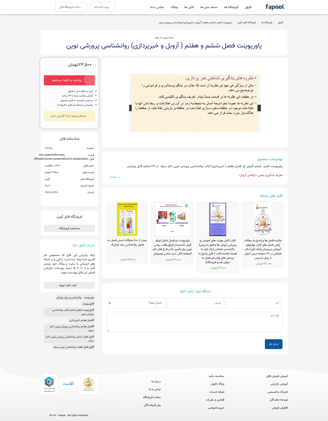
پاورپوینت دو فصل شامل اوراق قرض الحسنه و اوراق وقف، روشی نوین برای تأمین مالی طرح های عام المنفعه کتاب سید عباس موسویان (172, 247)
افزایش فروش (280, 408)
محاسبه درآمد (216, 376)
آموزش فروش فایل (277, 376)
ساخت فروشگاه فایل (70, 7)
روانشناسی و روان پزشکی (69, 297)
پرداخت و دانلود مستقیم (67, 80)
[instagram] (68, 408)
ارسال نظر (274, 344)
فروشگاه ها (231, 7)
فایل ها (189, 7)
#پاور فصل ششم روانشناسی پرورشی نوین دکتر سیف (70, 339)
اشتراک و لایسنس (278, 392)
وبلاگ (174, 7)
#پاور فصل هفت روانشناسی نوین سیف (73, 347)
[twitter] (77, 408)
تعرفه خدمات (216, 392)
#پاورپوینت (88, 304)
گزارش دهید (57, 116)
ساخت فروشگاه (152, 397)
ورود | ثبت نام (101, 7)
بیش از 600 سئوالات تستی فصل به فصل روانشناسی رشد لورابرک (127, 242)
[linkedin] (85, 408)
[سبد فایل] (42, 7)
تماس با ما (157, 7)
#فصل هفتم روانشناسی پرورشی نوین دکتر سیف (72, 328)
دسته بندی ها (209, 7)
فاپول (248, 7)
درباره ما (156, 381)
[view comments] (75, 199)
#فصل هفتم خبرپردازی (81, 320)
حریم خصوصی (216, 408)
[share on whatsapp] (69, 199)
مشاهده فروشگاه (69, 228)
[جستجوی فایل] (48, 7)
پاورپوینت (89, 297)
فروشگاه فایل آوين (246, 22)
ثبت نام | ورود (68, 285)
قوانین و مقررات (215, 400)
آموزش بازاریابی (279, 384)
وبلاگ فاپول (217, 384)
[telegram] (60, 408)
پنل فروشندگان (152, 405)
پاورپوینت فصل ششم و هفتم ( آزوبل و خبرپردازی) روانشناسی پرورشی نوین (195, 22)
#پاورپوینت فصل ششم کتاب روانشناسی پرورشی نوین (73, 312)
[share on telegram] (63, 199)
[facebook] (52, 408)
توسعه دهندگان (279, 400)
